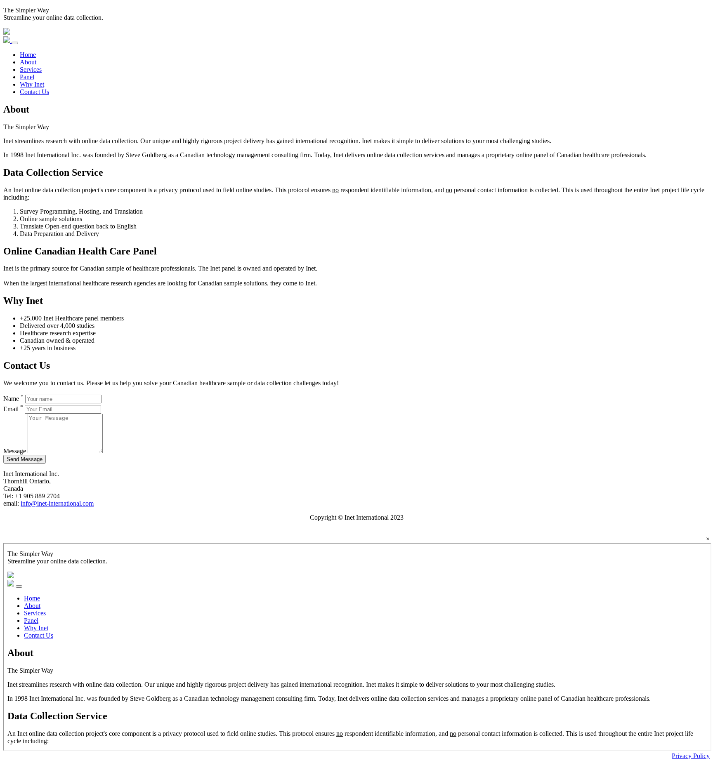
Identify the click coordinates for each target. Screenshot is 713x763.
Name (13, 398)
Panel (27, 76)
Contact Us (34, 91)
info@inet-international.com (57, 503)
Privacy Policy (691, 755)
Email (13, 408)
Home (28, 54)
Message (14, 451)
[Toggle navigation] (15, 43)
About (28, 62)
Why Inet (32, 84)
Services (31, 69)
